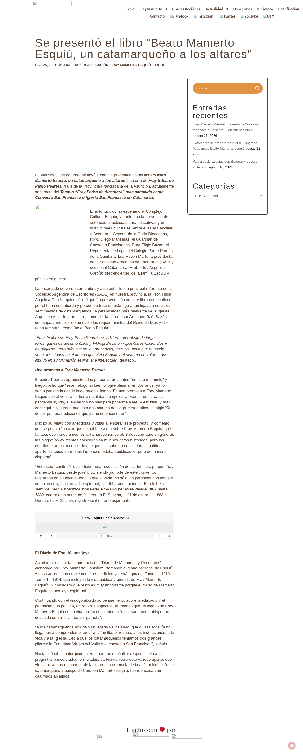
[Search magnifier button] (257, 88)
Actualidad (214, 10)
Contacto (157, 17)
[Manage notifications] (292, 745)
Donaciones (242, 10)
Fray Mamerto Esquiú (130, 65)
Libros (159, 65)
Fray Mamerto (150, 10)
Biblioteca (265, 10)
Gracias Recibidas (186, 10)
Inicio (129, 10)
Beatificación (288, 10)
